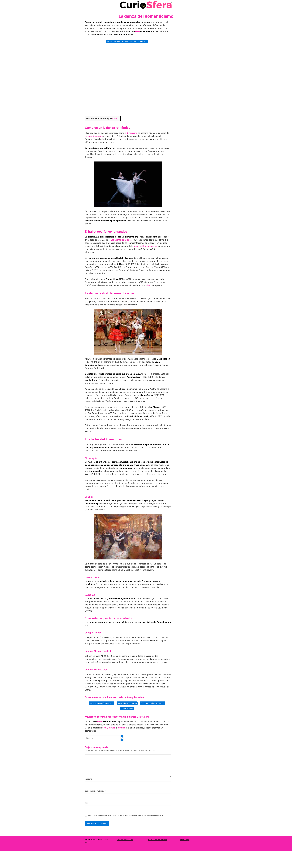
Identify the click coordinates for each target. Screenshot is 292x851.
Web (87, 803)
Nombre (89, 779)
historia (121, 728)
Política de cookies (125, 840)
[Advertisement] (128, 81)
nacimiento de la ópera (122, 240)
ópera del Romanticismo (145, 246)
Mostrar (115, 118)
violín (148, 285)
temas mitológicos (94, 136)
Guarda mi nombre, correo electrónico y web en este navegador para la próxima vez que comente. (125, 815)
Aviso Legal (184, 840)
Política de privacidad (157, 840)
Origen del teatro (127, 708)
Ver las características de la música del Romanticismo (127, 41)
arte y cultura (108, 728)
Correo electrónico (95, 791)
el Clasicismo (131, 133)
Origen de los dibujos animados (152, 703)
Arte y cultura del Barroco (127, 703)
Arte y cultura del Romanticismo (101, 703)
